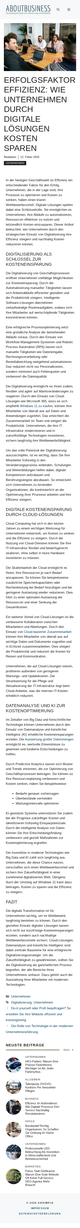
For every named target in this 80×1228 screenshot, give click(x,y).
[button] (58, 9)
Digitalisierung (21, 1002)
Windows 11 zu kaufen (36, 406)
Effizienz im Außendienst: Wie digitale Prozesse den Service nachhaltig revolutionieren (42, 1108)
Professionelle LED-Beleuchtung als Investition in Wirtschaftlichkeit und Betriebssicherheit (42, 1153)
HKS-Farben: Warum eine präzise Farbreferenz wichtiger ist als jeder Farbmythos (41, 1066)
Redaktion (10, 156)
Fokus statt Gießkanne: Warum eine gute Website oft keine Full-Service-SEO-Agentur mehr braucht (42, 1178)
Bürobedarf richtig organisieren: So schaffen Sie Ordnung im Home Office (42, 1131)
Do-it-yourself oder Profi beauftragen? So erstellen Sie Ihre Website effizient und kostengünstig (38, 1014)
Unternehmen (15, 163)
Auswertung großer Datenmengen (49, 739)
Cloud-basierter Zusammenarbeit (47, 632)
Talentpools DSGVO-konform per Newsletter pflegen (40, 1087)
